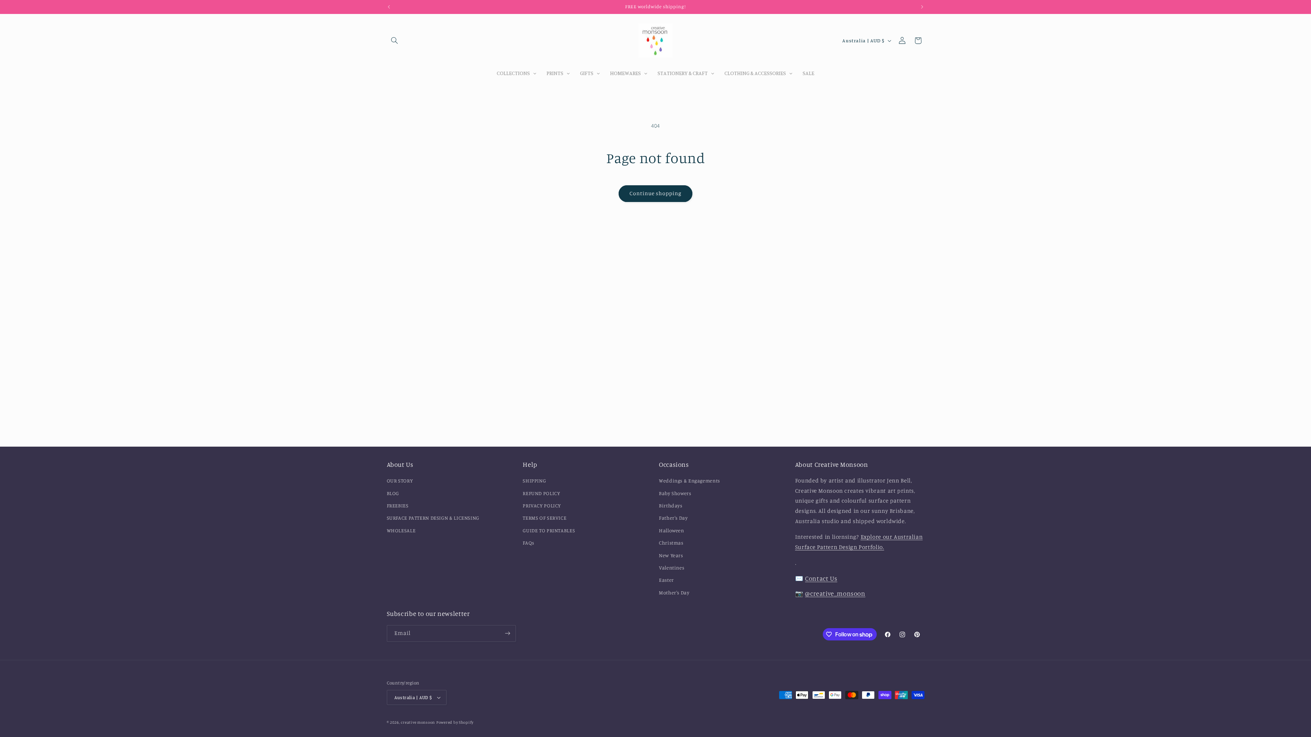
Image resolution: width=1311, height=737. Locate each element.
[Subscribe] (507, 633)
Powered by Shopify (455, 722)
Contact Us (821, 578)
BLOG (393, 493)
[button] (395, 40)
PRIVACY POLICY (542, 505)
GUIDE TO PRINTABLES (549, 530)
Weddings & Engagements (689, 480)
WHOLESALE (401, 530)
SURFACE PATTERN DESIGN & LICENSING (433, 518)
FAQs (528, 543)
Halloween (671, 530)
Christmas (671, 543)
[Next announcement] (922, 7)
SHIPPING (534, 480)
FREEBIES (398, 505)
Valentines (671, 567)
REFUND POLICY (541, 493)
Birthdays (670, 505)
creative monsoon (418, 722)
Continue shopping (656, 193)
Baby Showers (675, 493)
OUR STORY (400, 480)
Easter (666, 580)
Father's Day (673, 518)
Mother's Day (674, 592)
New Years (671, 555)
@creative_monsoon (835, 593)
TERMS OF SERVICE (544, 518)
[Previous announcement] (388, 7)
